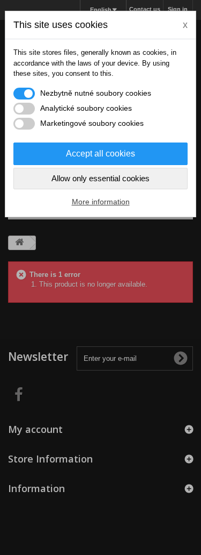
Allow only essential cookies (100, 178)
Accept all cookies (100, 153)
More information (101, 201)
